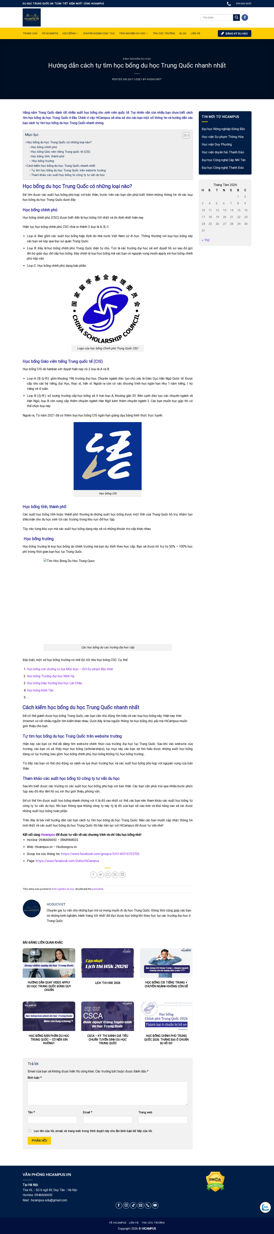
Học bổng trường (42, 161)
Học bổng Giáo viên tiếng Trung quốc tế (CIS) (60, 152)
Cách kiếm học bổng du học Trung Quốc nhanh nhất (60, 166)
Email (87, 1112)
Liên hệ (134, 1222)
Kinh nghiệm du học (137, 58)
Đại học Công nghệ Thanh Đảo (223, 168)
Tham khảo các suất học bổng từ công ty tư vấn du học (68, 175)
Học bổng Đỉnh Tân (40, 690)
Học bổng (69, 33)
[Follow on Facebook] (245, 17)
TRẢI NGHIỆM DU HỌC (132, 33)
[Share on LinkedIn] (122, 874)
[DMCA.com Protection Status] (215, 1181)
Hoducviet (154, 79)
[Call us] (148, 1205)
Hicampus (48, 835)
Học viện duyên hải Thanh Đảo (223, 152)
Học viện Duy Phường (217, 145)
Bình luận (35, 1077)
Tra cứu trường (164, 33)
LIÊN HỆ (195, 33)
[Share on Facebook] (93, 874)
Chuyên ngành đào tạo (99, 33)
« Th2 (206, 240)
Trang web (145, 1112)
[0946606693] (229, 3)
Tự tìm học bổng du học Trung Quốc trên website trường (68, 170)
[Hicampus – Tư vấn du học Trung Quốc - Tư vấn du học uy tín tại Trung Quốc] (32, 17)
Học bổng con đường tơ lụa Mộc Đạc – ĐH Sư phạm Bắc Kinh (70, 669)
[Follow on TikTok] (133, 1205)
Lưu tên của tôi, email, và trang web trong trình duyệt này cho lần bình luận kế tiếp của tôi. (93, 1131)
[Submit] (236, 17)
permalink (97, 888)
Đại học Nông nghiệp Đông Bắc (223, 129)
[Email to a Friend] (108, 874)
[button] (184, 136)
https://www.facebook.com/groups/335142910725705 (99, 854)
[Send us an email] (140, 1205)
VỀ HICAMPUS (50, 33)
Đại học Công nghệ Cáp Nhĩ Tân (224, 160)
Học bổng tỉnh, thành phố (47, 156)
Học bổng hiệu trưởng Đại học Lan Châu (54, 683)
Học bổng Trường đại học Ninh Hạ (50, 676)
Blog (183, 33)
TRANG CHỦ (30, 33)
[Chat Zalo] (265, 1207)
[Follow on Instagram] (126, 1205)
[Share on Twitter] (100, 874)
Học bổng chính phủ (44, 147)
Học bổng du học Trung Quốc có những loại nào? (59, 142)
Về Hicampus (117, 1222)
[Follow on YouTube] (155, 1205)
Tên (31, 1112)
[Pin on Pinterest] (115, 874)
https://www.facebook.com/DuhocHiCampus (67, 861)
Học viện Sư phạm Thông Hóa (223, 137)
